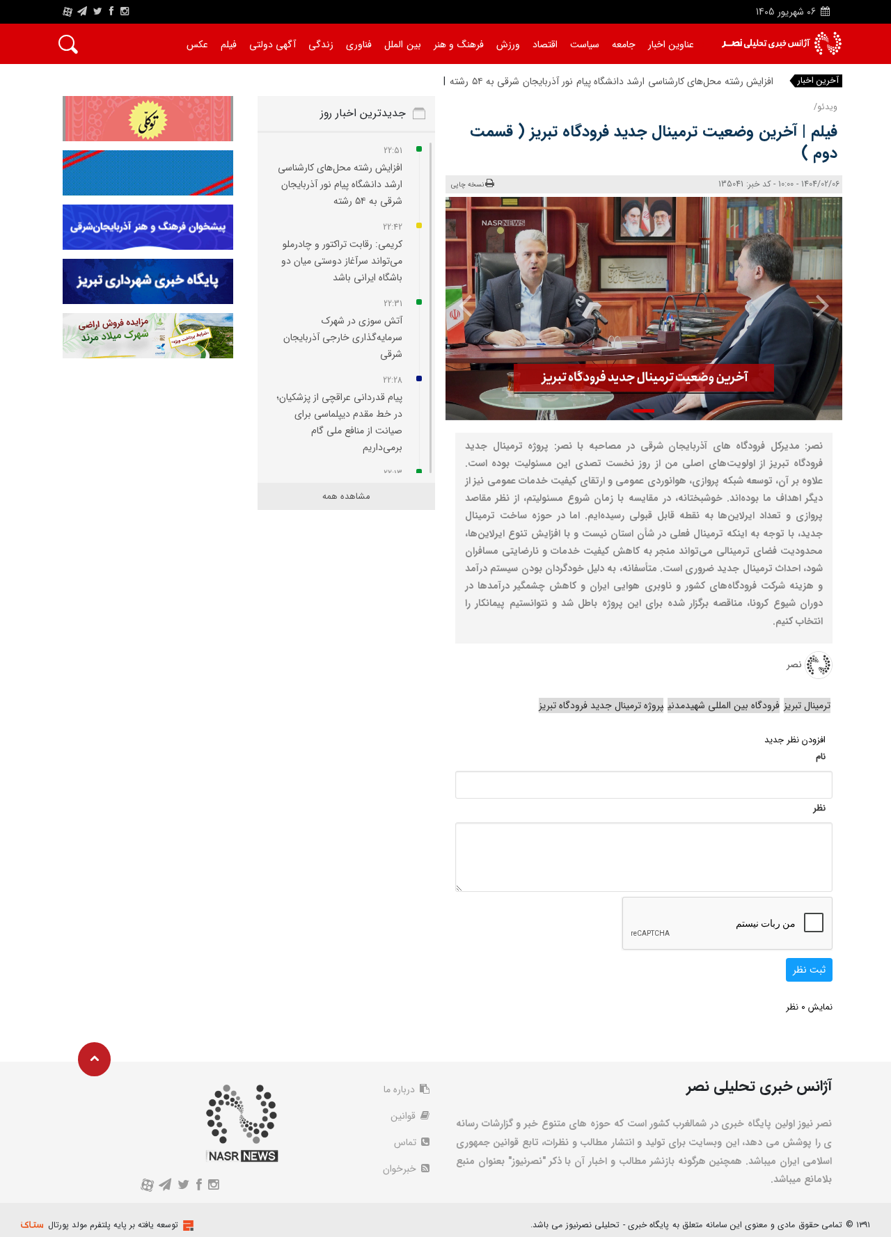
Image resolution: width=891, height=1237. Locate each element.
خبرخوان (401, 1168)
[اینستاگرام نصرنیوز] (124, 11)
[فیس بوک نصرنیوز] (111, 11)
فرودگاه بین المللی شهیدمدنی (724, 705)
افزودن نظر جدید (795, 740)
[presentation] (813, 304)
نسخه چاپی (467, 184)
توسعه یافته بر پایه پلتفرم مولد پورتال (113, 1224)
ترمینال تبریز (807, 705)
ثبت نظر (809, 969)
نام (821, 756)
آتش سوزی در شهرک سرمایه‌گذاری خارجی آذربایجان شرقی (342, 337)
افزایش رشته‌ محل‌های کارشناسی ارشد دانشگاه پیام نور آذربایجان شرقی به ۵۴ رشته (611, 81)
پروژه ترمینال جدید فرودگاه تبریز (601, 705)
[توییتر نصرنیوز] (98, 11)
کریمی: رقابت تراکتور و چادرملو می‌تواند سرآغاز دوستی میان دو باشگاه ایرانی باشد (341, 261)
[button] (644, 411)
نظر (819, 808)
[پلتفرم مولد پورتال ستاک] (187, 1225)
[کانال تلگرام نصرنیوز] (82, 11)
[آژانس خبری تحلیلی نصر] (781, 43)
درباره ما (401, 1089)
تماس (406, 1142)
